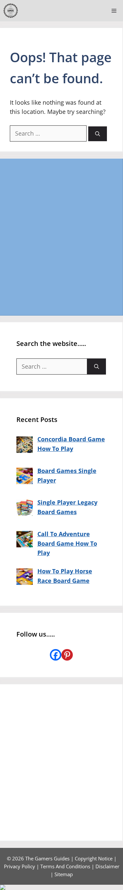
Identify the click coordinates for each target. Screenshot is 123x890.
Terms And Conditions (65, 866)
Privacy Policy (19, 866)
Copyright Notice (94, 858)
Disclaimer (107, 866)
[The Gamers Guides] (10, 10)
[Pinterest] (67, 655)
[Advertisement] (61, 237)
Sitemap (63, 874)
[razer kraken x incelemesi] (61, 887)
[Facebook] (55, 655)
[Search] (97, 133)
